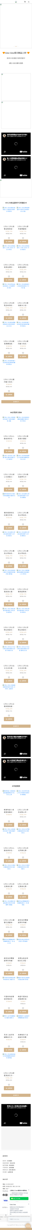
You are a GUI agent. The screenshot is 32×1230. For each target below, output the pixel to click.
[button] (16, 144)
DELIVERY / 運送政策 (9, 1163)
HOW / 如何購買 (7, 1161)
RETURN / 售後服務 (8, 1165)
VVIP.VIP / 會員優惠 (8, 1167)
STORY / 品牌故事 (8, 1172)
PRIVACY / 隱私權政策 (9, 1170)
